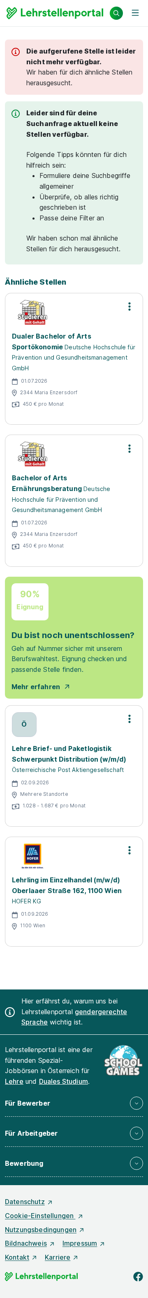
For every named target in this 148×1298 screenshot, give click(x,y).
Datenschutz (25, 1201)
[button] (74, 1103)
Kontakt (17, 1257)
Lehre (14, 1081)
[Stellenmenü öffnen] (129, 306)
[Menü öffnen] (135, 13)
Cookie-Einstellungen (40, 1215)
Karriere (57, 1257)
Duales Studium (63, 1081)
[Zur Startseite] (55, 13)
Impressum (79, 1243)
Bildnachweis (26, 1243)
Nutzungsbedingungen (40, 1229)
